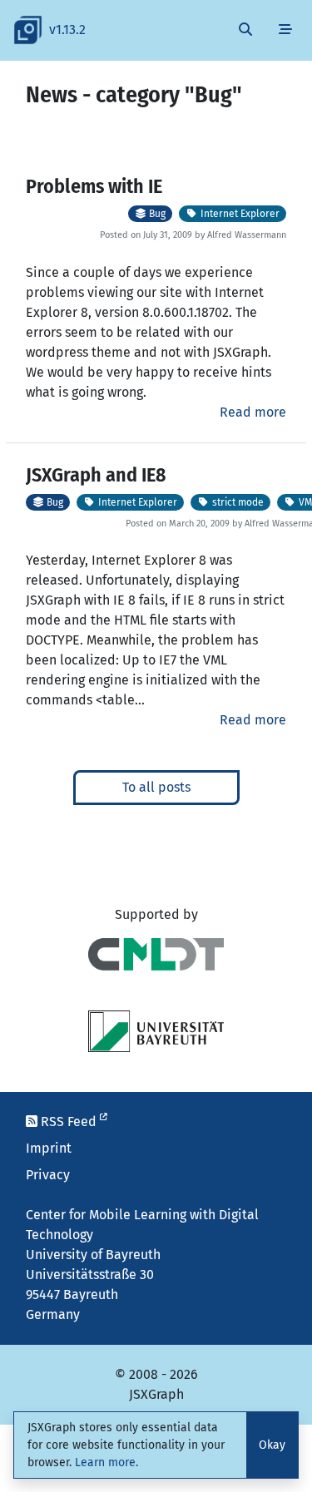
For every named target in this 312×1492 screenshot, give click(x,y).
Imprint (49, 1148)
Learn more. (106, 1462)
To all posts (156, 787)
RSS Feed (69, 1121)
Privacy (48, 1175)
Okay (272, 1445)
